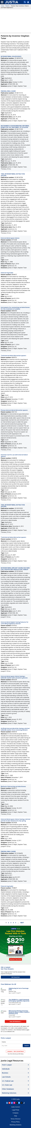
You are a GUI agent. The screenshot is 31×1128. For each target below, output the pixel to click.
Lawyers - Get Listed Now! (15, 1051)
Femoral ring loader (7, 273)
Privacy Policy (15, 1122)
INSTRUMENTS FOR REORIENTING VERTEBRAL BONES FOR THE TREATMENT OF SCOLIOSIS (15, 126)
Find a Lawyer (6, 1038)
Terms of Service (15, 1119)
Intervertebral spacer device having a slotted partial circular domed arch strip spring (15, 820)
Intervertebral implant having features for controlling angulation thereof (14, 623)
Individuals (6, 1069)
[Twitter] (21, 1103)
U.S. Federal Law (7, 1081)
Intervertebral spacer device (10, 238)
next (22, 923)
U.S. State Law (7, 1085)
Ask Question (15, 977)
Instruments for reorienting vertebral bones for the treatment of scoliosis (15, 308)
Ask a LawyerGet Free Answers (7, 968)
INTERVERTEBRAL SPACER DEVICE (11, 56)
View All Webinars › (15, 1021)
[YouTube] (9, 1103)
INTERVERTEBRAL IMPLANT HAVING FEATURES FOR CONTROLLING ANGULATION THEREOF (15, 568)
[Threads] (17, 1103)
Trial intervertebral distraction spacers (13, 355)
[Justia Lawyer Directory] (24, 1103)
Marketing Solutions (9, 1093)
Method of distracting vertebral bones (13, 786)
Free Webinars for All (8, 984)
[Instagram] (14, 1103)
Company (15, 1113)
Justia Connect (15, 1107)
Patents (7, 6)
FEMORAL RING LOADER (8, 91)
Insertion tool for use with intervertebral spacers (14, 455)
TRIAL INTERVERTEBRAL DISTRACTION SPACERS (13, 174)
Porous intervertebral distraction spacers (14, 410)
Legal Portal (15, 1110)
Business (5, 1073)
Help (15, 1116)
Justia (2, 6)
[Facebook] (12, 1103)
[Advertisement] (15, 20)
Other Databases (8, 1089)
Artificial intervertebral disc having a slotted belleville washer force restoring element (15, 729)
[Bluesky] (19, 1103)
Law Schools (6, 1077)
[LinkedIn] (7, 1103)
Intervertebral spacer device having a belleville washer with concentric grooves (14, 677)
